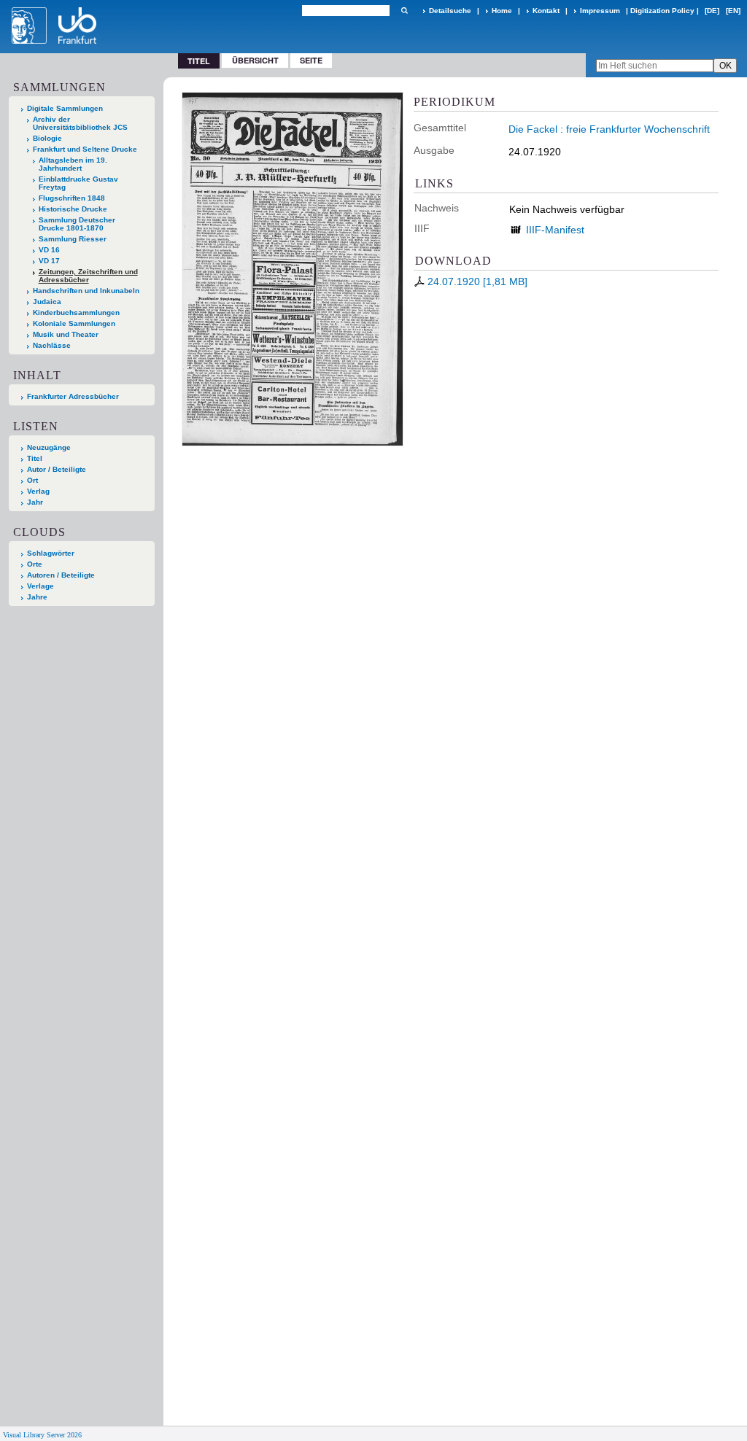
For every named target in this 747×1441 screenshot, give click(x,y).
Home (502, 11)
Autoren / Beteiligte (61, 575)
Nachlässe (52, 345)
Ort (32, 480)
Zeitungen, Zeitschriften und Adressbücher (88, 276)
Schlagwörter (50, 553)
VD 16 (49, 250)
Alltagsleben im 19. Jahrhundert (73, 164)
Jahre (37, 597)
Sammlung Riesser (73, 239)
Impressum (600, 11)
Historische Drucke (73, 209)
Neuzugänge (49, 447)
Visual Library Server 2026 (42, 1435)
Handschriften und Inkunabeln (86, 291)
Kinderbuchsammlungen (76, 312)
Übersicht (255, 60)
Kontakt (546, 11)
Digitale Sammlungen (65, 108)
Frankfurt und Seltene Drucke (85, 149)
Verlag (38, 491)
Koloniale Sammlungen (74, 323)
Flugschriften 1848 (72, 198)
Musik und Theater (65, 334)
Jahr (35, 502)
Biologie (47, 138)
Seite (311, 60)
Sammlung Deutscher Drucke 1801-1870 (77, 224)
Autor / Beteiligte (56, 469)
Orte (34, 564)
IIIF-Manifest (555, 230)
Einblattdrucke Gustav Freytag (78, 183)
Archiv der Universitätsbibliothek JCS (80, 123)
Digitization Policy (662, 11)
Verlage (40, 586)
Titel (34, 458)
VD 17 (49, 261)
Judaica (47, 302)
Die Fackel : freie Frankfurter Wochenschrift (609, 129)
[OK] (404, 10)
